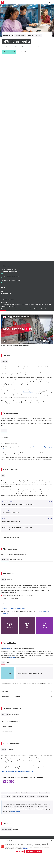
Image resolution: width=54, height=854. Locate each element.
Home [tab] (3, 662)
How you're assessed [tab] (14, 714)
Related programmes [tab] (6, 829)
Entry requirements (12, 309)
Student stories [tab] (5, 559)
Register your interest (9, 51)
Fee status (5, 691)
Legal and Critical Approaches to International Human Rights (18, 504)
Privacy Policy (24, 848)
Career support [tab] (10, 749)
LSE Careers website (15, 811)
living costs (12, 657)
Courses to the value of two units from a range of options (17, 527)
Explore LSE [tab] (15, 829)
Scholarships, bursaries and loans (11, 696)
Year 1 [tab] (3, 475)
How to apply (23, 51)
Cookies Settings (20, 851)
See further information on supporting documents (13, 608)
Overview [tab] (4, 579)
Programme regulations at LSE (10, 537)
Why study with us (34, 309)
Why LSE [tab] (23, 559)
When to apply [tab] (10, 579)
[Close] (51, 840)
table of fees (6, 648)
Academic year (4, 285)
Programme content (23, 309)
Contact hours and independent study (12, 721)
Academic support (7, 731)
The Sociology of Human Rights (10, 512)
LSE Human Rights (28, 392)
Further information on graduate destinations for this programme (17, 771)
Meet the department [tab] (15, 559)
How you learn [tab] (5, 714)
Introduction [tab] (4, 361)
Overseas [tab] (4, 431)
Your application (44, 309)
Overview (3, 309)
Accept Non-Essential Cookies (34, 851)
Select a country (6, 437)
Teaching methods (7, 726)
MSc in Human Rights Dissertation (11, 521)
